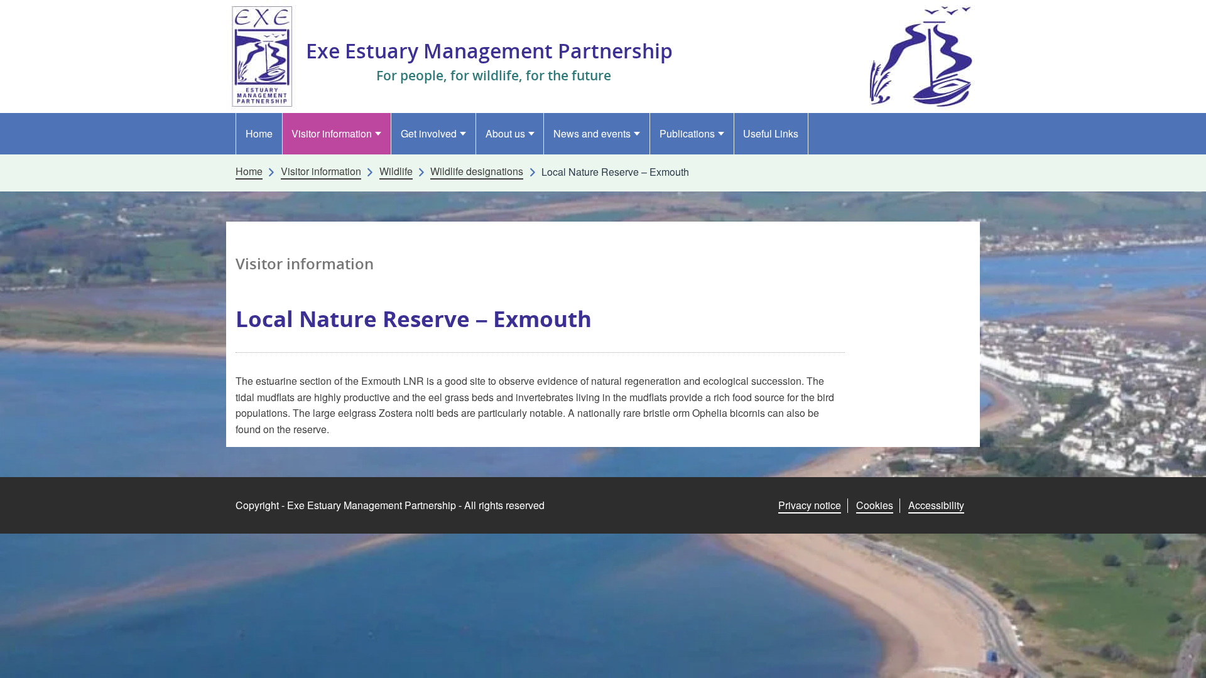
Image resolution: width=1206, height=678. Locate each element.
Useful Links (770, 133)
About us (505, 133)
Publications (687, 133)
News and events (592, 133)
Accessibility (936, 505)
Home (259, 133)
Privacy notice (809, 505)
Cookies (874, 505)
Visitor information (331, 133)
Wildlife (396, 171)
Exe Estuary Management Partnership (489, 50)
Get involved (429, 133)
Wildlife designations (476, 171)
